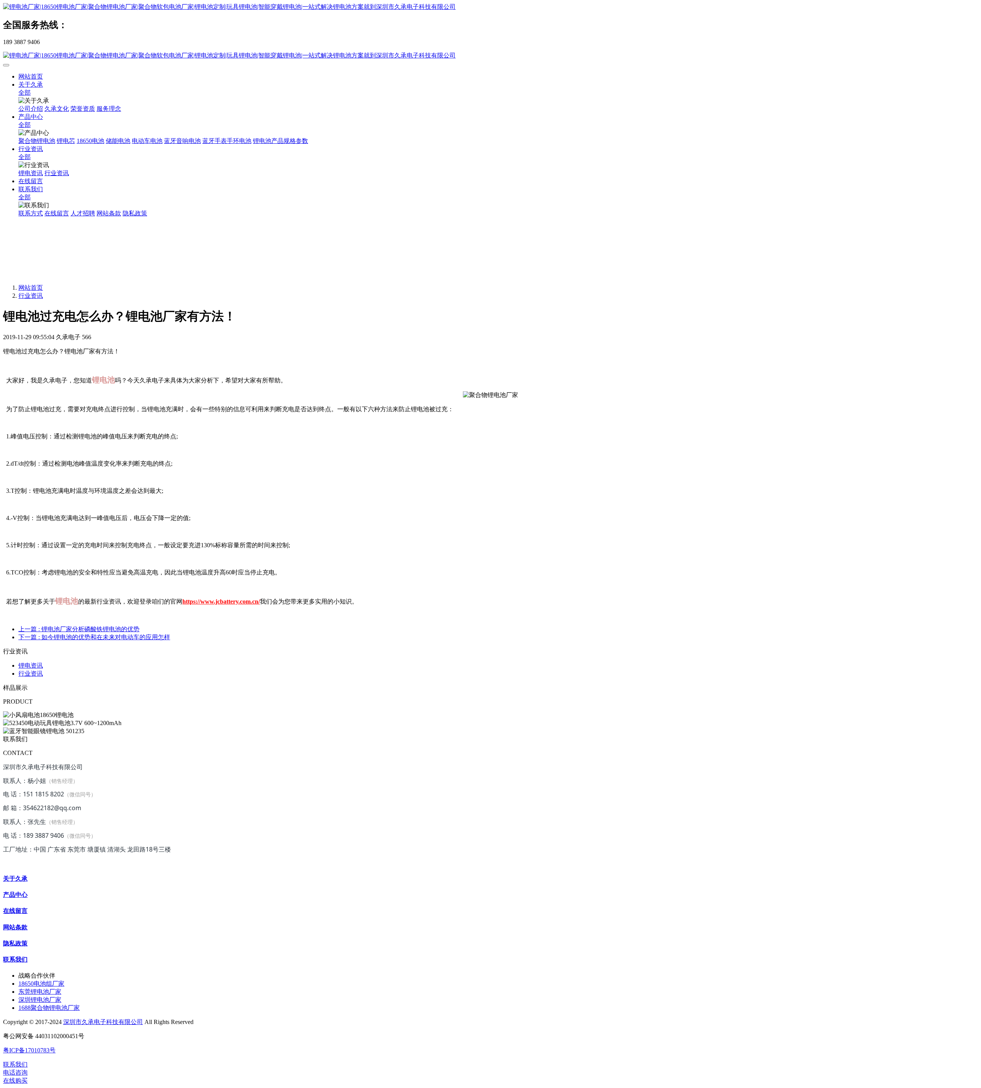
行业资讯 (30, 295)
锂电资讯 (30, 665)
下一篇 (94, 637)
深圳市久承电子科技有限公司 (103, 1022)
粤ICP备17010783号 (29, 1050)
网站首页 (30, 76)
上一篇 (78, 629)
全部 (24, 92)
